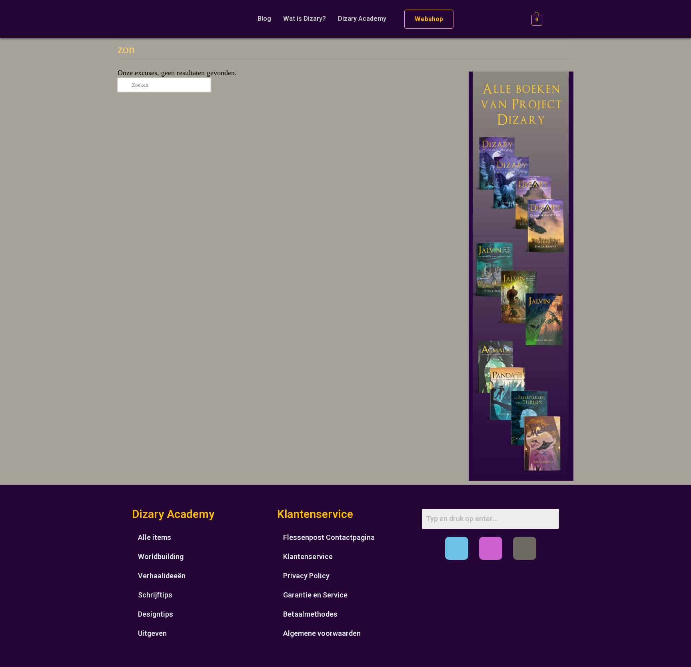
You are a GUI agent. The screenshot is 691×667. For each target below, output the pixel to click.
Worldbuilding (161, 556)
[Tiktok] (524, 548)
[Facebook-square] (456, 548)
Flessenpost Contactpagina (329, 537)
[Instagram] (490, 548)
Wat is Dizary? (304, 18)
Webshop (429, 19)
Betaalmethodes (310, 614)
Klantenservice (308, 556)
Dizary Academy (362, 18)
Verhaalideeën (162, 575)
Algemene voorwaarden (322, 633)
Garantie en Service (315, 595)
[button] (364, 19)
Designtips (155, 614)
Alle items (154, 537)
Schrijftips (155, 595)
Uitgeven (152, 633)
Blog (264, 18)
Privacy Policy (306, 575)
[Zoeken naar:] (164, 85)
